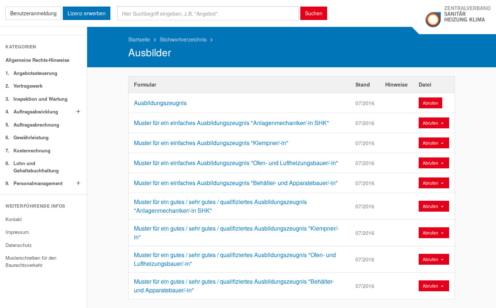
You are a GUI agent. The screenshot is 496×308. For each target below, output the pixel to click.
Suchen (313, 13)
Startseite (143, 39)
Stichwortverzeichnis (187, 39)
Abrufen (430, 103)
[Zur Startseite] (457, 17)
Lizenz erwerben (87, 13)
